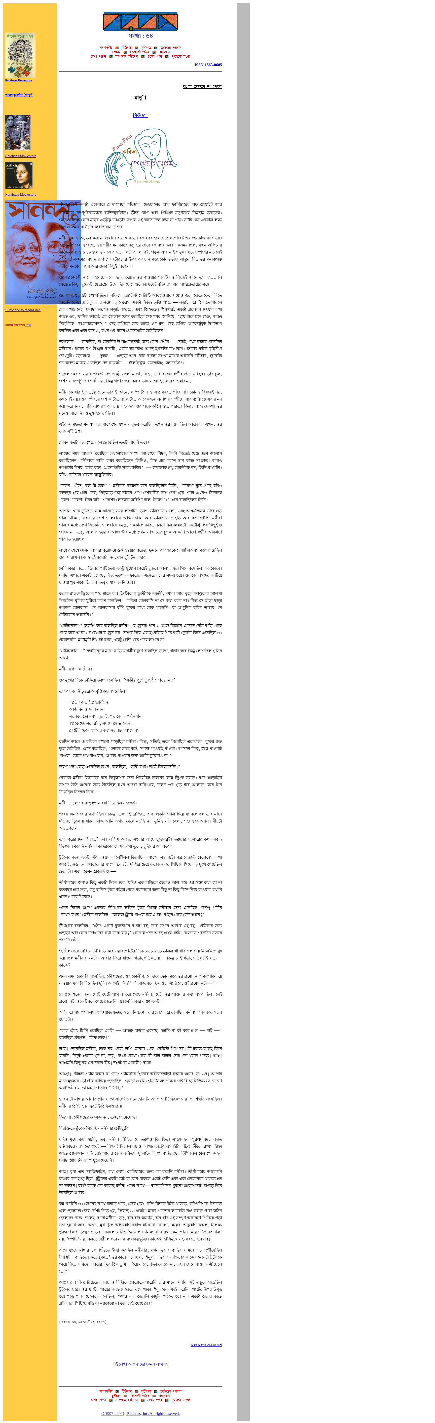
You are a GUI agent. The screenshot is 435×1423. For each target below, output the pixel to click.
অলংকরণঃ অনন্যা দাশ (206, 1345)
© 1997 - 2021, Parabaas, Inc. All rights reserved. (140, 1413)
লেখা (28, 325)
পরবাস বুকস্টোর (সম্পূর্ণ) (19, 95)
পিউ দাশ (140, 116)
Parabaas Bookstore (18, 81)
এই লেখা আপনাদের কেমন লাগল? (140, 1364)
